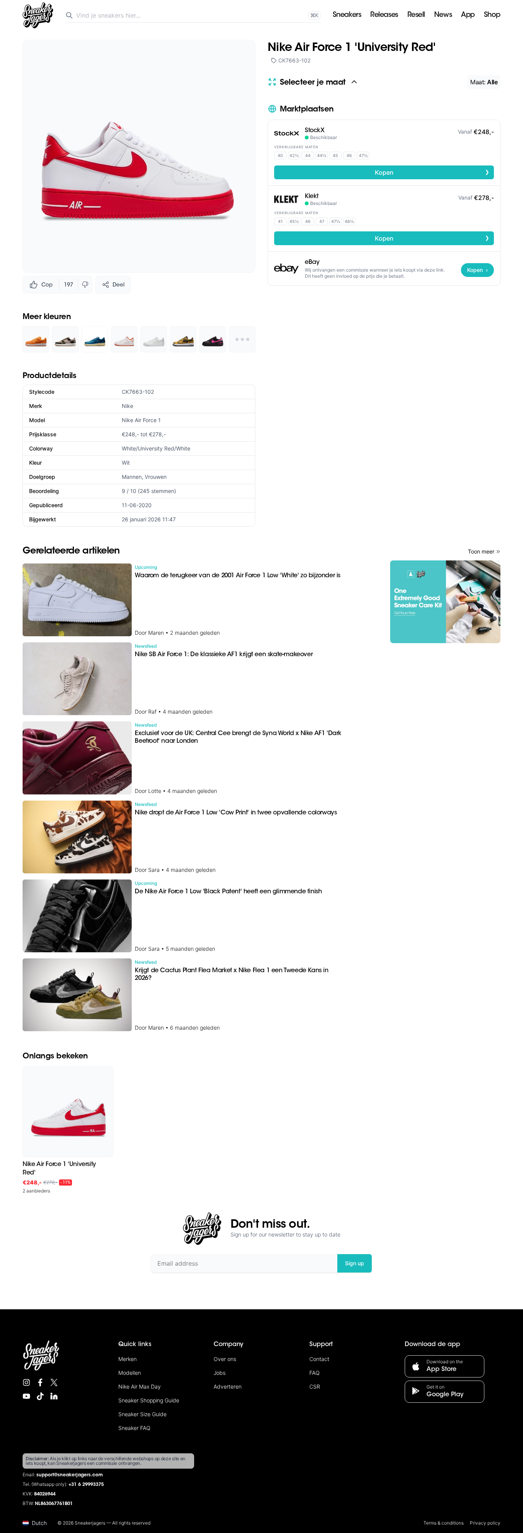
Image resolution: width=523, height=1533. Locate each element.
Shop (492, 15)
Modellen (129, 1372)
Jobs (220, 1372)
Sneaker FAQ (134, 1428)
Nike (127, 406)
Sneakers (347, 15)
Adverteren (228, 1386)
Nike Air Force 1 (141, 420)
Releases (384, 15)
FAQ (314, 1372)
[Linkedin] (54, 1396)
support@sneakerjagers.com (69, 1475)
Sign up (354, 1263)
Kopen (432, 172)
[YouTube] (26, 1396)
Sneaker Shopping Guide (148, 1400)
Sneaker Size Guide (142, 1414)
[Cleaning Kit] (445, 601)
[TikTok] (40, 1396)
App (468, 15)
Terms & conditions (443, 1523)
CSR (314, 1386)
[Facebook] (40, 1382)
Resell (416, 15)
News (443, 15)
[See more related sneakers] (242, 339)
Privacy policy (485, 1523)
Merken (127, 1359)
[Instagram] (26, 1382)
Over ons (225, 1359)
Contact (319, 1359)
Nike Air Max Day (139, 1386)
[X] (54, 1382)
